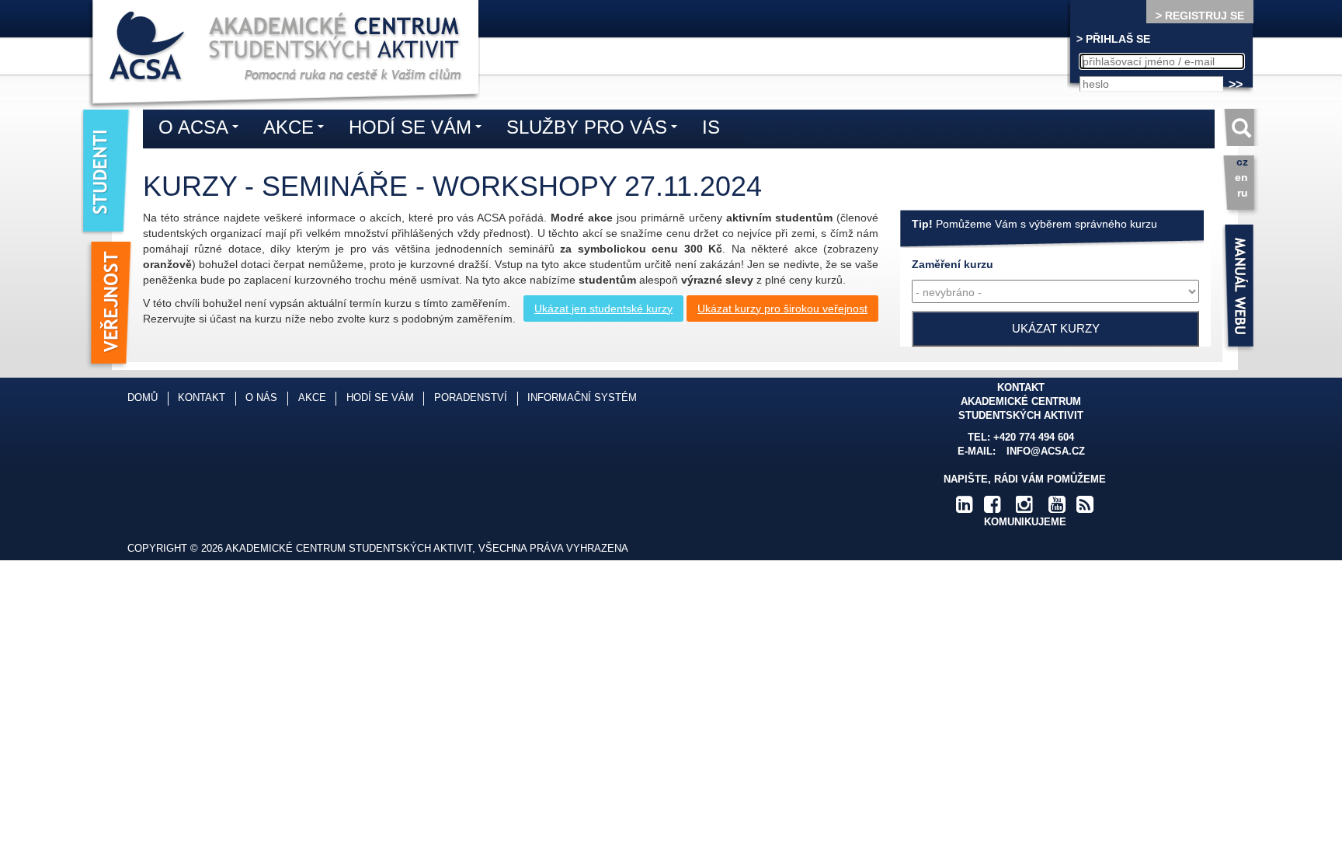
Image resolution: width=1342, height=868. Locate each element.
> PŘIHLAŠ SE (1113, 39)
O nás (261, 397)
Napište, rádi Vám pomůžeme (1025, 479)
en (1241, 177)
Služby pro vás (595, 130)
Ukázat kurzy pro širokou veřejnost (782, 308)
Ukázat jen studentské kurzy (603, 308)
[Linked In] (964, 508)
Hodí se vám (419, 130)
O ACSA (202, 130)
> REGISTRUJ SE (1200, 15)
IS (711, 127)
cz (1242, 161)
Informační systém (582, 397)
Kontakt (201, 397)
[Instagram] (1024, 508)
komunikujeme (1025, 522)
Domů (142, 397)
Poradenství (470, 397)
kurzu (952, 264)
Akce (297, 130)
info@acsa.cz (1045, 451)
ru (1242, 192)
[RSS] (1084, 508)
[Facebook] (992, 508)
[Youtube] (1057, 508)
